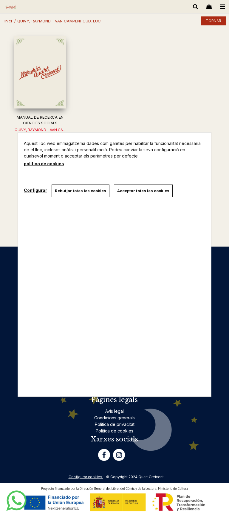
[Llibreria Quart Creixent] (10, 7)
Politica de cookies (114, 430)
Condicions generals (114, 417)
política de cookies (44, 163)
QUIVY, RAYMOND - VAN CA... (40, 130)
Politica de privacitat (114, 424)
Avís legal (114, 411)
